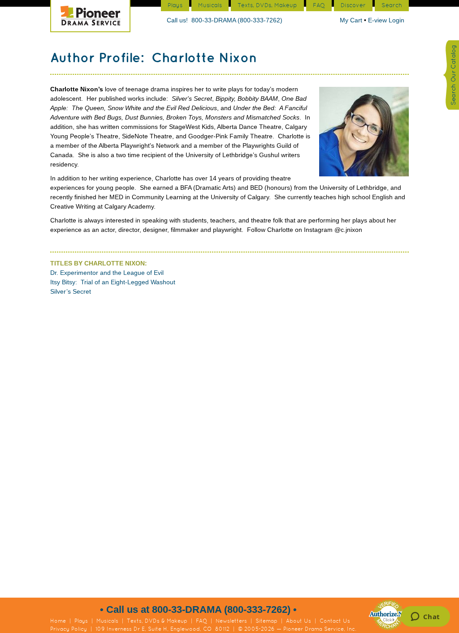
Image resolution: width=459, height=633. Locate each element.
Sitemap (266, 621)
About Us (298, 621)
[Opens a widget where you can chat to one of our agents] (425, 617)
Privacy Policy (68, 629)
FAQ (201, 621)
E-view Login (386, 20)
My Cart (352, 20)
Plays (81, 621)
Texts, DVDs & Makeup (157, 621)
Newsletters (231, 621)
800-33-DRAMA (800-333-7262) (236, 20)
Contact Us (335, 621)
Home (58, 621)
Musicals (107, 621)
